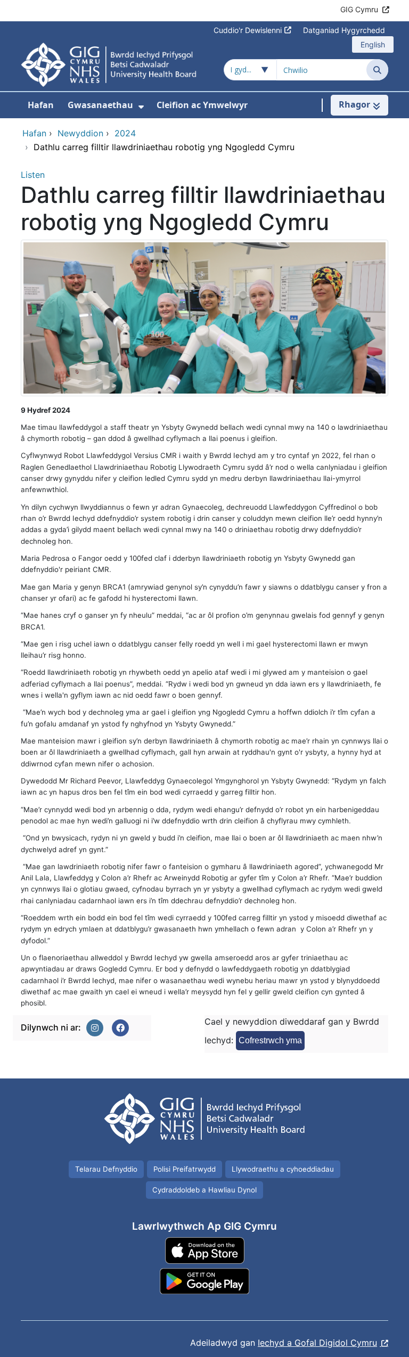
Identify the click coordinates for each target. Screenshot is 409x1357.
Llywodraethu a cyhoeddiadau (283, 1169)
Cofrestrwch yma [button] (270, 1040)
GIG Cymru (359, 9)
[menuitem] (141, 107)
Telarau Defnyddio (106, 1169)
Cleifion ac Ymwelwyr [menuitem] (202, 105)
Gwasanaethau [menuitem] (100, 105)
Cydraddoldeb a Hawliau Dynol (204, 1190)
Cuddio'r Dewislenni (248, 30)
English (373, 44)
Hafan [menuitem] (41, 105)
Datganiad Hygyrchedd (344, 30)
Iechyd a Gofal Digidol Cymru (317, 1342)
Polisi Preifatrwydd (184, 1169)
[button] (95, 1028)
